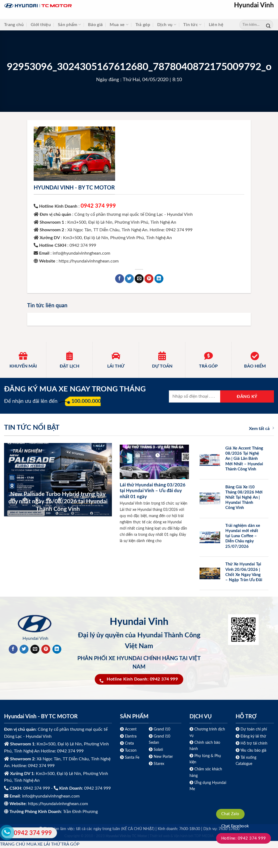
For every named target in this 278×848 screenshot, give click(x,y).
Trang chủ (14, 25)
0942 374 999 (98, 206)
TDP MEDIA (204, 836)
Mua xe (117, 25)
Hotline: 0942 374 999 (243, 838)
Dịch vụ (164, 25)
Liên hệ (216, 25)
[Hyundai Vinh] (72, 5)
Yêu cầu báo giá (253, 750)
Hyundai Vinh (254, 5)
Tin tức (190, 25)
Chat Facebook (235, 826)
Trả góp (142, 25)
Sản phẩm (67, 25)
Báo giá (95, 25)
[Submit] (268, 24)
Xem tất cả (259, 428)
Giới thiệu (41, 25)
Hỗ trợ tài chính (254, 743)
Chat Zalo (230, 814)
